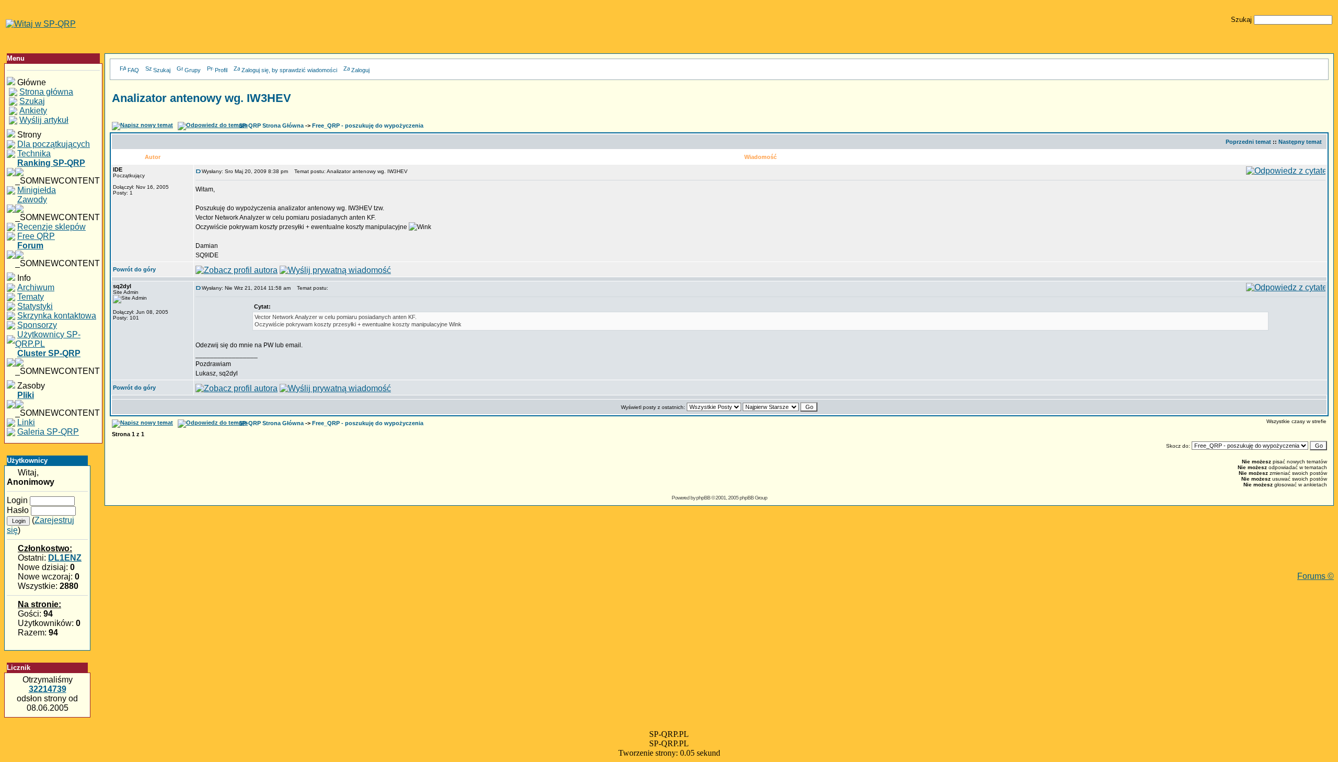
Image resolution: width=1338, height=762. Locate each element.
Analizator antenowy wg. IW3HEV (201, 98)
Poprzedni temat (1248, 142)
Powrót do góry (134, 269)
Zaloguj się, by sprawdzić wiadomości (289, 70)
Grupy (192, 70)
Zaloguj (360, 70)
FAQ (133, 70)
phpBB (703, 498)
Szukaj (161, 70)
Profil (221, 70)
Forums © (1315, 576)
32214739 (47, 689)
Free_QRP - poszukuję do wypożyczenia (367, 125)
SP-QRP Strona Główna (271, 125)
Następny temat (1300, 142)
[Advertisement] (719, 548)
